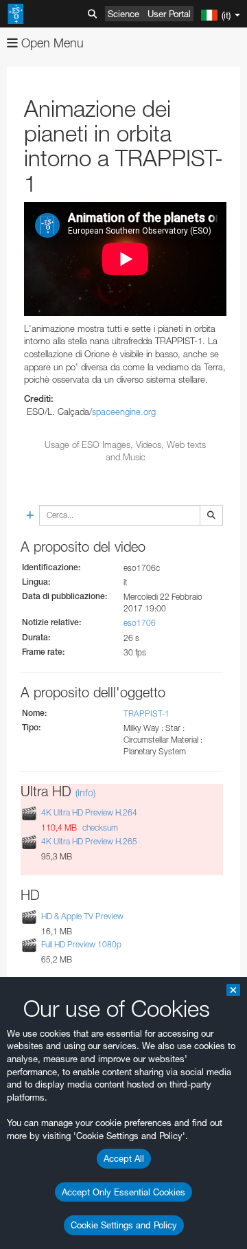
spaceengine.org (124, 411)
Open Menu (51, 43)
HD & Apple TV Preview (82, 916)
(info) (85, 792)
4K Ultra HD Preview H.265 (89, 841)
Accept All (124, 1158)
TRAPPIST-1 (146, 713)
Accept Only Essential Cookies (123, 1191)
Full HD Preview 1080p (81, 944)
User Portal (169, 13)
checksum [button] (99, 827)
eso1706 (140, 623)
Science (123, 13)
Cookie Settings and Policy (124, 1224)
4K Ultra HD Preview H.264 (89, 813)
